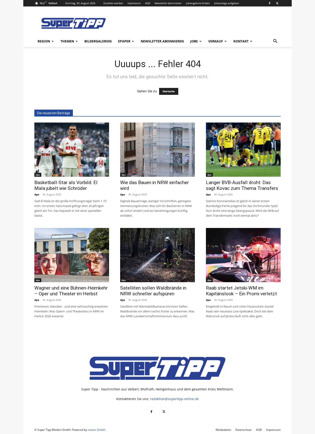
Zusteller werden (113, 3)
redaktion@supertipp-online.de (174, 399)
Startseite (169, 91)
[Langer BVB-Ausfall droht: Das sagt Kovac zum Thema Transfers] (243, 150)
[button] (275, 41)
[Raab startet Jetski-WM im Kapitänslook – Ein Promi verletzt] (243, 255)
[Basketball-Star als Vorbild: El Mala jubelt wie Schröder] (71, 150)
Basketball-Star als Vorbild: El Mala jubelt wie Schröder (66, 185)
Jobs (194, 41)
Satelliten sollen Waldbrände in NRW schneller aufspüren (153, 290)
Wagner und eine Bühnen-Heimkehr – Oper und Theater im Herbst (71, 290)
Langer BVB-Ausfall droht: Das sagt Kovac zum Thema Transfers (242, 185)
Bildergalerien (98, 41)
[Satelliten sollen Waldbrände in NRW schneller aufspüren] (157, 255)
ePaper (124, 41)
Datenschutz (243, 430)
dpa (38, 174)
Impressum (134, 3)
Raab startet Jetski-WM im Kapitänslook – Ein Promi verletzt (241, 290)
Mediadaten (223, 430)
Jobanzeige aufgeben (226, 3)
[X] (277, 3)
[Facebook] (269, 3)
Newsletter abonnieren (168, 3)
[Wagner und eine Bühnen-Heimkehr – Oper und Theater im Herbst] (71, 255)
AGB (147, 3)
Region (44, 41)
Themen (67, 41)
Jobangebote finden (198, 3)
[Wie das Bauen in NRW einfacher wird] (157, 150)
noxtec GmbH (96, 430)
